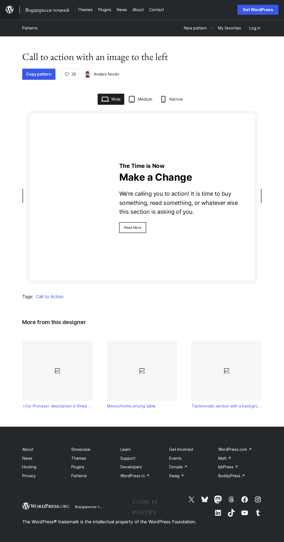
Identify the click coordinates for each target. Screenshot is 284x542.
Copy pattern (39, 74)
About (27, 449)
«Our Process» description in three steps (58, 406)
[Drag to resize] (24, 196)
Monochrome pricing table (131, 406)
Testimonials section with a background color (227, 406)
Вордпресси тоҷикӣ (92, 506)
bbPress (228, 466)
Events (175, 458)
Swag (176, 475)
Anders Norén (106, 74)
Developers (131, 466)
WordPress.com (235, 449)
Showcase (80, 449)
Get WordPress (258, 9)
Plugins (77, 466)
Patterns (30, 28)
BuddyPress (231, 475)
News (27, 458)
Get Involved (181, 449)
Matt (224, 458)
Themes (78, 458)
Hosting (29, 466)
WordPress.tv (135, 475)
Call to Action (50, 296)
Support (127, 458)
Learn (125, 449)
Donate (178, 466)
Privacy (29, 475)
